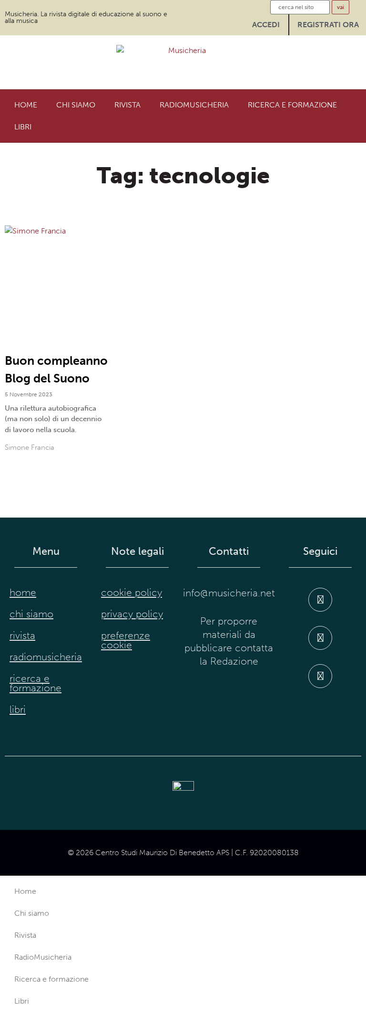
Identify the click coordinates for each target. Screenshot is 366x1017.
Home (25, 104)
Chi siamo (75, 104)
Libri (22, 126)
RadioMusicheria (194, 104)
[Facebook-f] (320, 600)
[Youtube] (320, 676)
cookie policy (131, 592)
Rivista (127, 104)
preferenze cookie (125, 640)
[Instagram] (320, 638)
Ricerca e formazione (292, 104)
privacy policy (132, 614)
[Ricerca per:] (300, 7)
